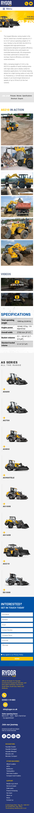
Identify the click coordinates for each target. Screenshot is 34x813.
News (8, 798)
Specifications (27, 96)
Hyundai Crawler (10, 747)
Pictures (13, 96)
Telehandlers (10, 771)
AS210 (6, 564)
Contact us (9, 800)
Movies (19, 96)
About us (9, 795)
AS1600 (7, 535)
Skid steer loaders (12, 773)
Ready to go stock (12, 784)
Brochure (14, 98)
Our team (9, 793)
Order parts (9, 788)
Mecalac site (9, 754)
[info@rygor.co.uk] (5, 704)
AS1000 (7, 506)
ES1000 (6, 592)
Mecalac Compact (11, 756)
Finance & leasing (11, 791)
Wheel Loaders (11, 764)
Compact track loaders (13, 776)
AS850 (6, 449)
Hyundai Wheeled (10, 751)
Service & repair (11, 786)
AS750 (6, 420)
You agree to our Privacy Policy (13, 655)
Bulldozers (9, 769)
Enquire (20, 98)
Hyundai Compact (11, 749)
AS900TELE (8, 478)
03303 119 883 (8, 700)
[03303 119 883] (4, 695)
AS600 (6, 392)
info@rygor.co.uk (10, 709)
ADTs (8, 766)
